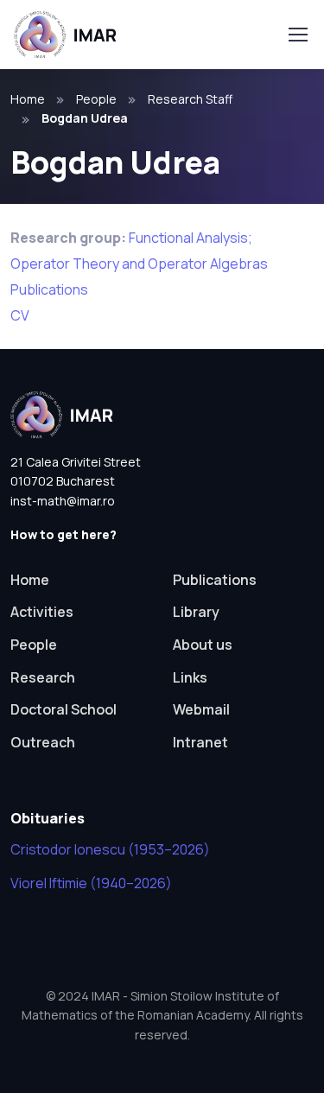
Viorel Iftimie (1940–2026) (91, 883)
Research (42, 677)
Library (196, 611)
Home (27, 99)
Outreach (42, 742)
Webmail (201, 709)
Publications (49, 289)
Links (190, 677)
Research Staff (190, 99)
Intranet (200, 742)
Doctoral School (63, 709)
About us (202, 644)
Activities (41, 611)
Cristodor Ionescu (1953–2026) (110, 849)
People (96, 99)
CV (19, 315)
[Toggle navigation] (297, 34)
